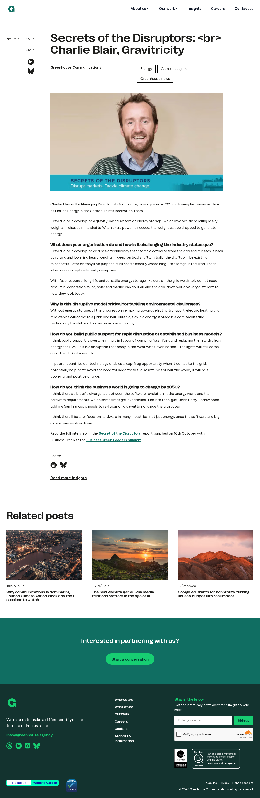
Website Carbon (45, 783)
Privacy (224, 783)
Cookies (211, 783)
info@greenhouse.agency (29, 735)
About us (138, 8)
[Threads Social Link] (9, 745)
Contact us (244, 8)
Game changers (174, 68)
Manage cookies (243, 783)
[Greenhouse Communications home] (12, 702)
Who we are (124, 699)
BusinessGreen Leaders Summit (113, 440)
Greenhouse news (155, 78)
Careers (218, 8)
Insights (194, 8)
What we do (124, 707)
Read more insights (68, 477)
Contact (121, 729)
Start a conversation (130, 659)
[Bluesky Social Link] (36, 746)
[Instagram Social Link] (27, 745)
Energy (146, 68)
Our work (167, 8)
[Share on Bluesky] (31, 71)
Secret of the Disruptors (120, 433)
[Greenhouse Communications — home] (11, 9)
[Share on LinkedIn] (31, 62)
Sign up (243, 720)
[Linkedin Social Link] (18, 746)
